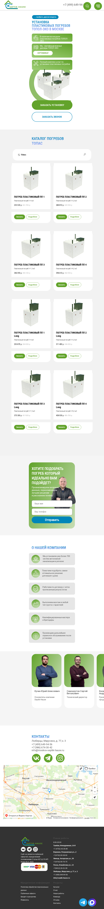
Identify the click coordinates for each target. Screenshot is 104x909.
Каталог (56, 887)
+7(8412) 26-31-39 (60, 868)
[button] (87, 6)
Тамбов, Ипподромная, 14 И (64, 846)
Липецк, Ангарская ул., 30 (63, 858)
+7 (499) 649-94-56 (74, 4)
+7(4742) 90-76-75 (60, 862)
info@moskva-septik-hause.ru (48, 750)
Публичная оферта (28, 893)
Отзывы (56, 900)
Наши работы (58, 893)
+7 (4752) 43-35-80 (60, 849)
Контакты (57, 903)
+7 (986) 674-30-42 (42, 747)
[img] (36, 758)
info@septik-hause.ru (61, 878)
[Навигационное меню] (98, 6)
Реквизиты (25, 900)
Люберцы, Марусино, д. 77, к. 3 (65, 871)
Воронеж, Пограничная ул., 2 (64, 852)
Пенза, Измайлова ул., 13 (63, 865)
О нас (55, 890)
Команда (56, 897)
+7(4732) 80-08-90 (60, 855)
